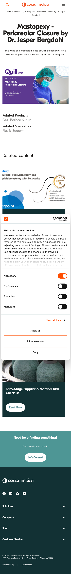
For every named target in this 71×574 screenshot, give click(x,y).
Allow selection (35, 341)
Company (8, 517)
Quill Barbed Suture (16, 120)
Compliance (27, 565)
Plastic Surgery (13, 131)
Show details (53, 320)
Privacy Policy (8, 565)
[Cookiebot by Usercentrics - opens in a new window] (52, 219)
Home (8, 12)
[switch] (62, 286)
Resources (18, 12)
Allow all (35, 330)
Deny (35, 352)
